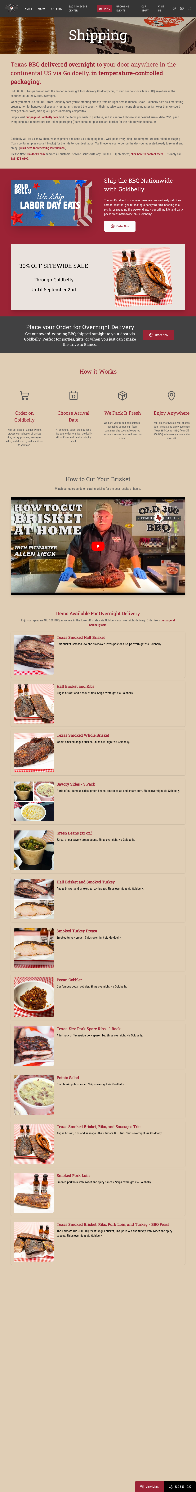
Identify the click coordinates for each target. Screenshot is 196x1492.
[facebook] (174, 8)
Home (28, 8)
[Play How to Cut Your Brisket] (98, 546)
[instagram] (189, 8)
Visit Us (161, 8)
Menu (41, 8)
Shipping (104, 8)
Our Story (145, 8)
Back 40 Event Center (78, 8)
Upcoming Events (122, 8)
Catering (57, 8)
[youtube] (181, 8)
